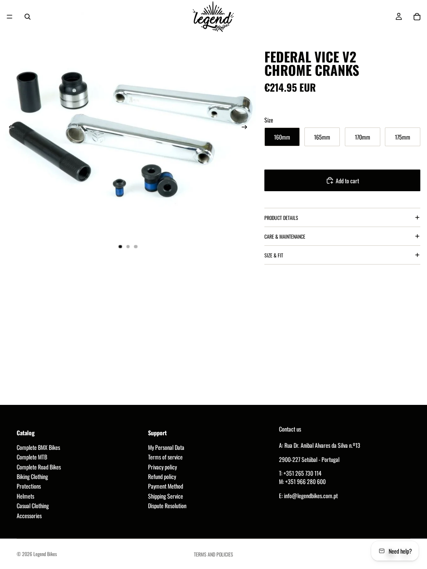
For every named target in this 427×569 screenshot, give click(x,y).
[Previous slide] (9, 128)
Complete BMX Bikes (38, 447)
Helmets (25, 496)
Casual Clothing (33, 505)
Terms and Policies (213, 554)
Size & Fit (273, 255)
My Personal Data (166, 447)
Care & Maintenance (284, 236)
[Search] (27, 16)
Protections (29, 486)
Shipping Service (165, 496)
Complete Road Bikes (39, 466)
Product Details (281, 217)
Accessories (29, 515)
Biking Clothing (32, 476)
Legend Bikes (45, 553)
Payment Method (165, 486)
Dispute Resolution (167, 505)
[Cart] (417, 16)
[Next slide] (247, 128)
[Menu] (9, 16)
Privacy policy (162, 466)
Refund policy (162, 476)
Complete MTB (32, 456)
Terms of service (165, 456)
